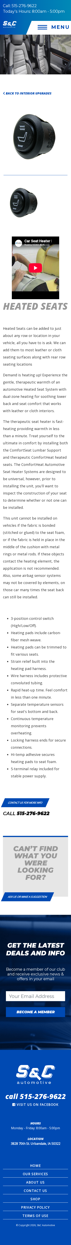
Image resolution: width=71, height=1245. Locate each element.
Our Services (35, 1174)
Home (35, 1165)
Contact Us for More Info (25, 802)
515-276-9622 (33, 813)
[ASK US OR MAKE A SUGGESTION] (27, 892)
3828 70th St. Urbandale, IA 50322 (35, 1143)
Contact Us (35, 1191)
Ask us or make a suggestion (27, 896)
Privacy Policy (35, 1207)
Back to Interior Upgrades (28, 93)
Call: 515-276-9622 (20, 5)
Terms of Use (35, 1216)
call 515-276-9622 (35, 1096)
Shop (35, 1199)
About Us (35, 1182)
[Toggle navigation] (51, 28)
